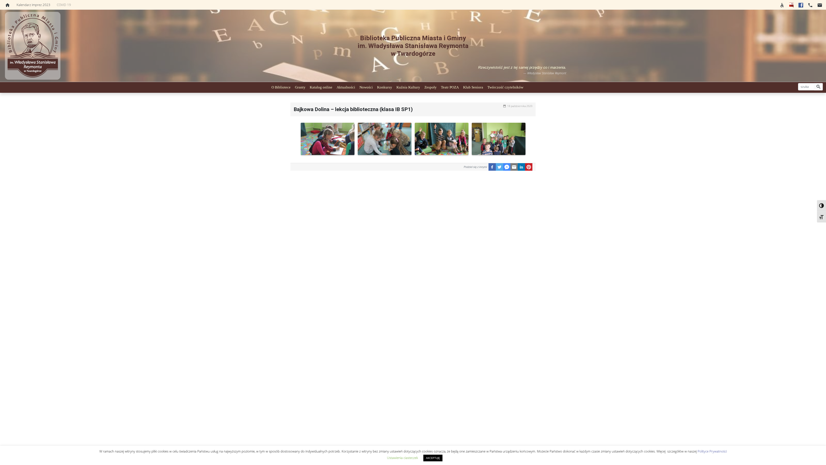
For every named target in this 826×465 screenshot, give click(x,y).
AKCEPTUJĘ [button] (433, 458)
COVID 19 (64, 5)
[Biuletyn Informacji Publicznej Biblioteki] (791, 4)
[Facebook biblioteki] (801, 4)
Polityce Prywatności (712, 451)
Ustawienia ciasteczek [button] (402, 458)
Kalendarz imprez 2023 (33, 5)
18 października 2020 (519, 106)
